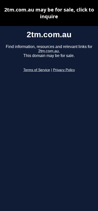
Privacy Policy (64, 70)
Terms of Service (36, 70)
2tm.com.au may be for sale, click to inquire (49, 13)
